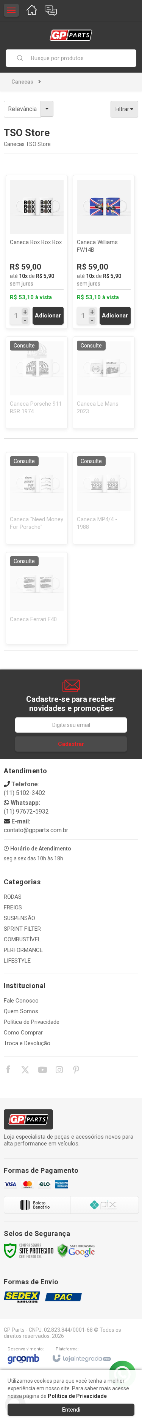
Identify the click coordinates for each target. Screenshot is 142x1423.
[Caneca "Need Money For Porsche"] (36, 498)
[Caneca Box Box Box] (36, 251)
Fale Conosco (21, 1000)
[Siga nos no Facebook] (8, 1071)
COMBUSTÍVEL (22, 939)
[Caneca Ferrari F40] (36, 598)
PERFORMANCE (23, 950)
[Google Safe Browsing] (76, 1250)
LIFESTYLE (17, 960)
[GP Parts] (71, 35)
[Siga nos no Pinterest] (76, 1071)
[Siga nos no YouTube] (42, 1071)
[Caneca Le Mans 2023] (103, 382)
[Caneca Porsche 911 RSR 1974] (36, 382)
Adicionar (48, 315)
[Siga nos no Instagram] (59, 1071)
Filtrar (122, 109)
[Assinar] (71, 744)
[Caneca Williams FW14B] (103, 251)
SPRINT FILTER (22, 928)
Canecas (22, 82)
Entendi (71, 1409)
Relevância (22, 109)
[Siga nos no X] (25, 1071)
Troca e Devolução (27, 1043)
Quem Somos (21, 1011)
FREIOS (13, 907)
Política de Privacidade (31, 1021)
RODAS (13, 896)
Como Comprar (23, 1032)
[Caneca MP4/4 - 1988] (103, 498)
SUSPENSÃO (19, 918)
